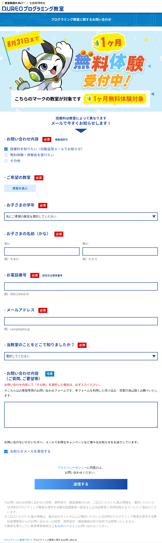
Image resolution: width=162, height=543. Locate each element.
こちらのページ (61, 526)
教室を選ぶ (20, 188)
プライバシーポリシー (72, 467)
